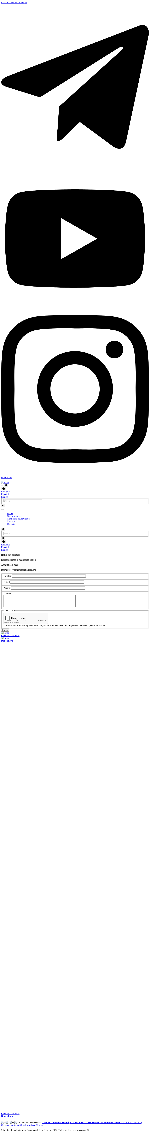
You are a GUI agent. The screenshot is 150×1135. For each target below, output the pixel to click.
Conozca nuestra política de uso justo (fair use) (22, 1125)
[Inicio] (5, 482)
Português (5, 491)
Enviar (5, 630)
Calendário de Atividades (18, 518)
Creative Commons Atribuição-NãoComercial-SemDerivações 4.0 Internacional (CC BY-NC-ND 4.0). (92, 1122)
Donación (11, 524)
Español (5, 494)
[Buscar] (3, 505)
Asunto (7, 588)
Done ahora (6, 477)
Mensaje (7, 593)
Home (10, 513)
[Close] (2, 509)
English (4, 497)
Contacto (11, 521)
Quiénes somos (14, 516)
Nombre (7, 576)
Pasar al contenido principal (14, 2)
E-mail (7, 582)
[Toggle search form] (6, 485)
